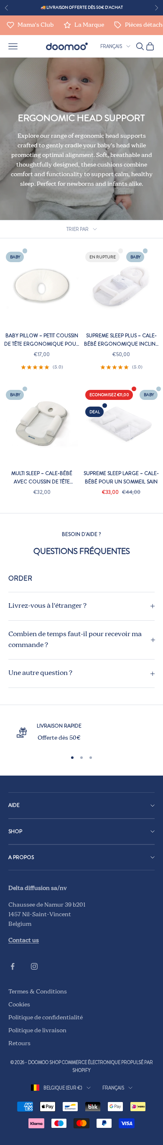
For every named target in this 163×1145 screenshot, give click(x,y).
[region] (81, 732)
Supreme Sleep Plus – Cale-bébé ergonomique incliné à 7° (121, 340)
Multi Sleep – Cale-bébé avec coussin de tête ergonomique (41, 478)
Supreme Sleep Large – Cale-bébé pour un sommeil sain (121, 477)
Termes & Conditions (37, 992)
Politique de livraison (37, 1031)
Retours (19, 1043)
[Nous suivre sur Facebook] (12, 966)
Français (111, 46)
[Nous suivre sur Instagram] (34, 966)
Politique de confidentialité (45, 1018)
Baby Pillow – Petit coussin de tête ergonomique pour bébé (41, 340)
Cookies (19, 1005)
